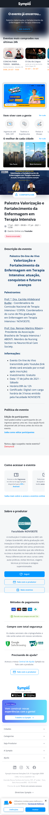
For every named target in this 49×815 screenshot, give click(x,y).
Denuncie (9, 446)
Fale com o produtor (26, 582)
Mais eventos (27, 590)
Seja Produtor (10, 743)
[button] (8, 803)
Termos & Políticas (36, 804)
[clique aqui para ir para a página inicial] (24, 3)
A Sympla (8, 750)
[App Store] (16, 695)
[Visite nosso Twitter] (27, 767)
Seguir (27, 574)
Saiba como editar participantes (19, 432)
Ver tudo (42, 115)
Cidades (7, 729)
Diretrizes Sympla (23, 792)
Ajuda (6, 757)
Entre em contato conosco (31, 786)
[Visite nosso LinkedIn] (14, 767)
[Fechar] (46, 801)
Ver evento (24, 29)
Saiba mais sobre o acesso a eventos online (24, 496)
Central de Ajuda (26, 661)
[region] (24, 806)
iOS (21, 484)
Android (16, 486)
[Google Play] (30, 695)
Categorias (9, 736)
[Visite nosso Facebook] (34, 767)
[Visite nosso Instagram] (21, 767)
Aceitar (35, 809)
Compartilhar (26, 194)
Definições (13, 809)
